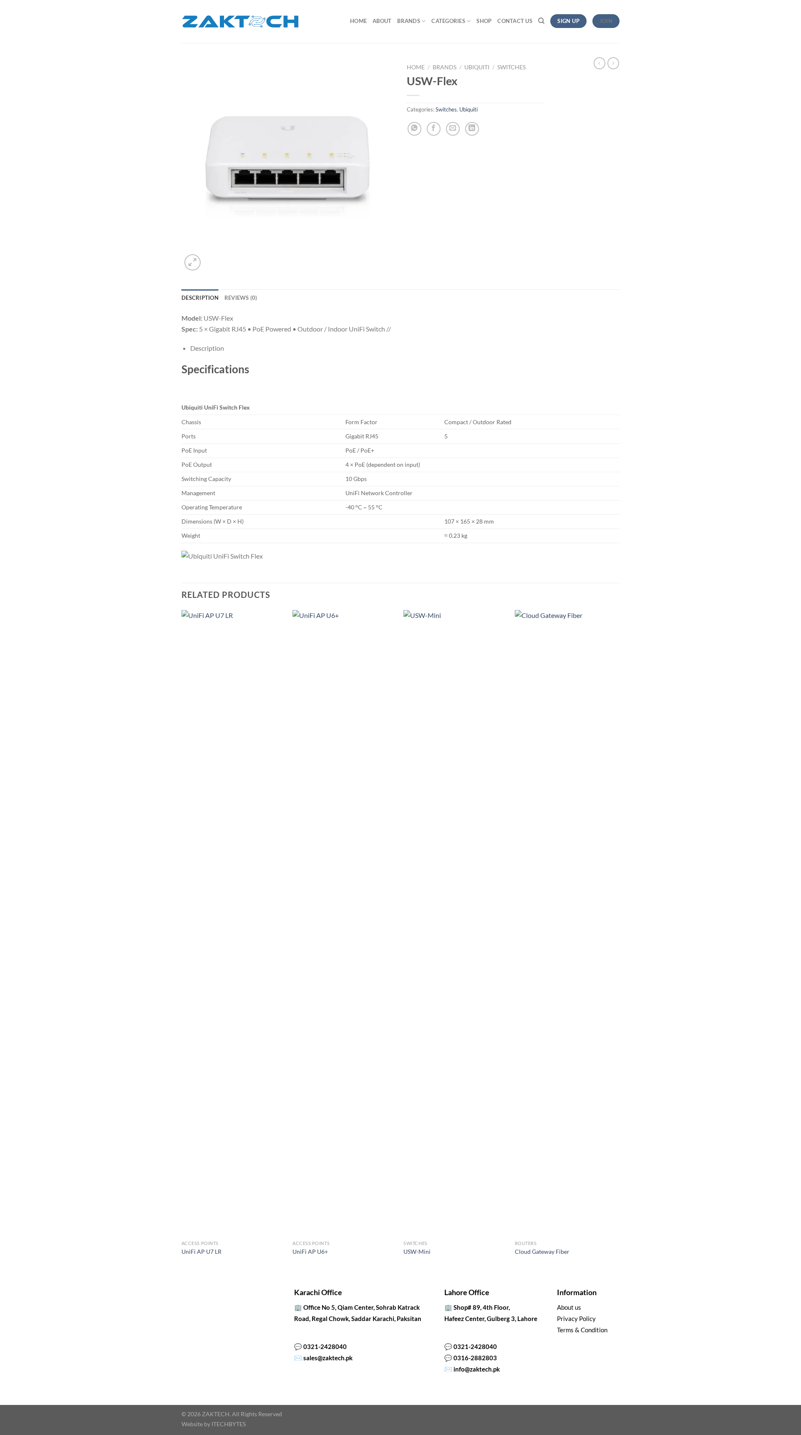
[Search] (541, 21)
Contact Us (514, 21)
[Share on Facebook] (434, 129)
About (382, 21)
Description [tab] (200, 297)
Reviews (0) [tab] (240, 297)
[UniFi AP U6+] (343, 923)
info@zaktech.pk (476, 1369)
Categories (448, 21)
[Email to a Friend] (453, 129)
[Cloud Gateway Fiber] (566, 923)
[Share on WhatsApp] (414, 129)
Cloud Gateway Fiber (542, 1251)
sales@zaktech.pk (328, 1358)
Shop (483, 21)
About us (569, 1307)
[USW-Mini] (454, 923)
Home (358, 21)
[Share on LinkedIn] (472, 129)
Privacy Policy (576, 1318)
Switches (511, 67)
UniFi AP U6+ (310, 1251)
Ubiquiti (476, 67)
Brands (408, 21)
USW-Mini (417, 1251)
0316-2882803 (475, 1358)
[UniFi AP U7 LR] (233, 923)
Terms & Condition (582, 1330)
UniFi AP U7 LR (201, 1251)
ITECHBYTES (229, 1423)
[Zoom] (192, 262)
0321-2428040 (325, 1346)
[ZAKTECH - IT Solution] (240, 21)
